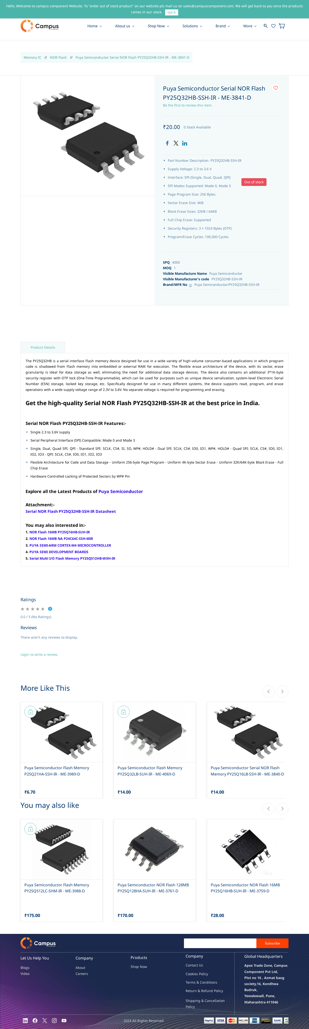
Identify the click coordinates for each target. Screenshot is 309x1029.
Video (25, 973)
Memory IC (32, 57)
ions (214, 982)
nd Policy (216, 990)
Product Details (43, 347)
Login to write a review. (39, 654)
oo (190, 974)
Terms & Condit (198, 982)
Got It (172, 12)
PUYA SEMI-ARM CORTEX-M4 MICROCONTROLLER (70, 545)
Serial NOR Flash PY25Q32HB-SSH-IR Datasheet (71, 511)
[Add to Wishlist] (276, 88)
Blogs (25, 967)
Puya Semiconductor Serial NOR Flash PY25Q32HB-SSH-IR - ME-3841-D (132, 57)
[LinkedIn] (184, 143)
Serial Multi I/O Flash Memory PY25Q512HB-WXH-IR (72, 558)
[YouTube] (64, 1020)
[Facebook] (167, 143)
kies (195, 974)
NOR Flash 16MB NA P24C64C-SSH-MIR (61, 538)
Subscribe (272, 943)
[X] (44, 1020)
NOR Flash (58, 57)
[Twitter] (176, 143)
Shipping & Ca (197, 1000)
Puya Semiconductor (120, 491)
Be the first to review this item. (187, 105)
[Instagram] (54, 1020)
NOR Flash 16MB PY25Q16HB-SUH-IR (59, 532)
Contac (191, 965)
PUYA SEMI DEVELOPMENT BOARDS (58, 552)
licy (205, 974)
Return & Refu (197, 990)
